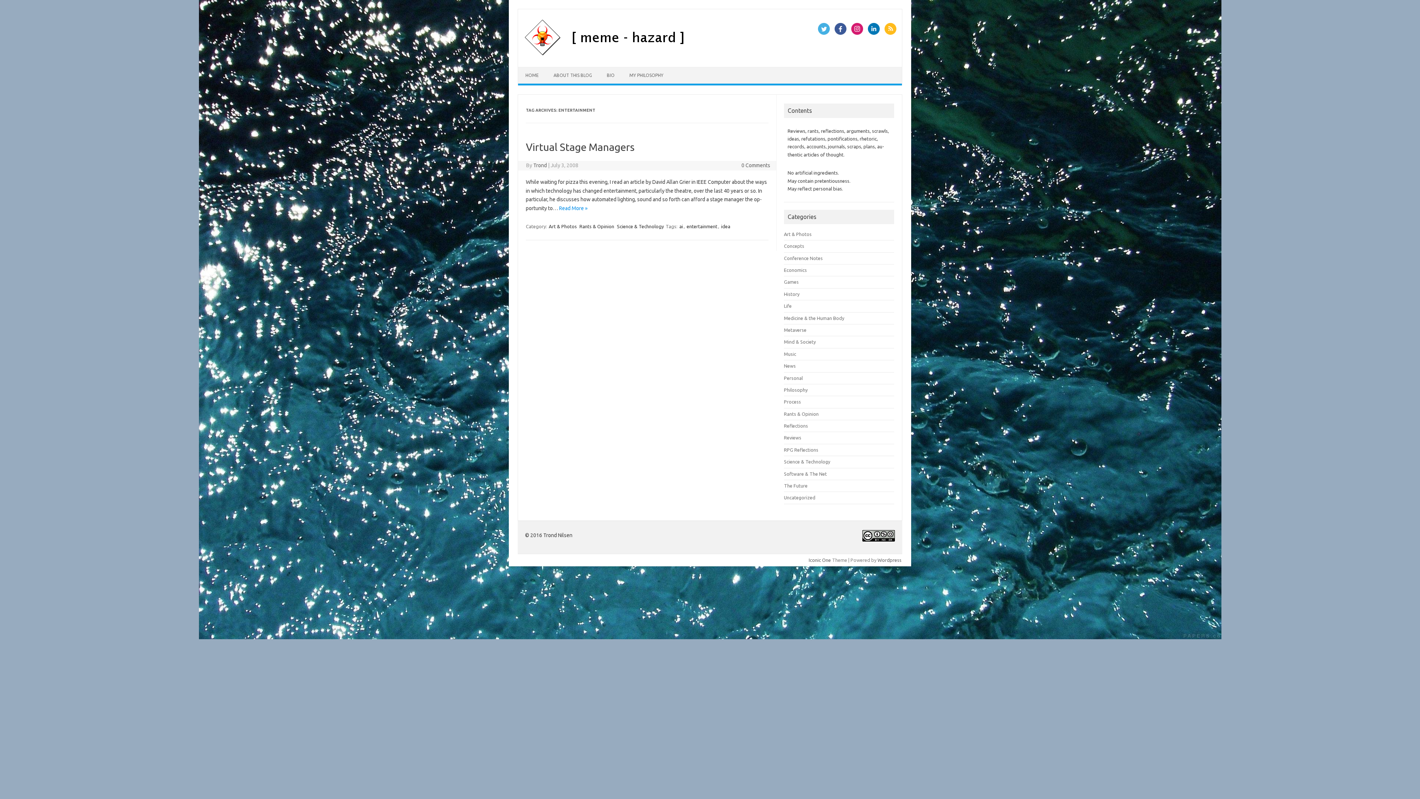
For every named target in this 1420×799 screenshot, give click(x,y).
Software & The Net (805, 473)
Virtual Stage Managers (580, 147)
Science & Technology (640, 226)
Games (791, 281)
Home (532, 75)
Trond (540, 165)
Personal (793, 378)
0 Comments (755, 165)
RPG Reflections (801, 449)
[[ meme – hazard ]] (642, 54)
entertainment (702, 226)
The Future (796, 485)
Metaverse (795, 330)
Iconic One (820, 560)
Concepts (794, 246)
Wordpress (890, 560)
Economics (795, 270)
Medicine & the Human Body (814, 318)
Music (790, 354)
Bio (611, 75)
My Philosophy (646, 75)
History (791, 294)
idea (725, 226)
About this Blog (573, 75)
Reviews (792, 437)
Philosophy (796, 389)
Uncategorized (799, 497)
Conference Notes (803, 258)
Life (788, 306)
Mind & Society (800, 341)
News (790, 365)
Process (792, 401)
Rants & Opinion (596, 226)
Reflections (796, 425)
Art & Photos (563, 226)
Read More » (573, 208)
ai (681, 226)
